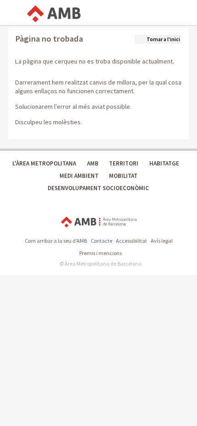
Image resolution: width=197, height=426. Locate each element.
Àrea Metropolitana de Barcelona (99, 222)
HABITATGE (164, 163)
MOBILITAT (123, 176)
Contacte (101, 240)
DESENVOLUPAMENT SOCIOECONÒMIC (98, 188)
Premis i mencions (100, 253)
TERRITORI (123, 163)
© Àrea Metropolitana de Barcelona (101, 263)
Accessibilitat (131, 240)
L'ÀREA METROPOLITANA (44, 163)
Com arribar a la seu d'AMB (56, 240)
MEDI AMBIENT (79, 176)
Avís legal (162, 240)
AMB (92, 163)
